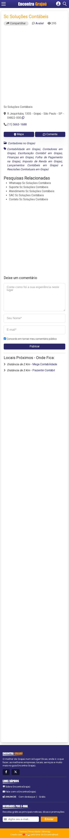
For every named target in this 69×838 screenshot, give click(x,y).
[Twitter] (16, 772)
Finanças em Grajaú (20, 157)
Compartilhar (17, 23)
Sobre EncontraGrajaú (17, 786)
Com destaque (27, 796)
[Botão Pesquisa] (65, 4)
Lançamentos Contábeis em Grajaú (32, 165)
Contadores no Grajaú (21, 143)
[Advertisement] (34, 66)
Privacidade (34, 831)
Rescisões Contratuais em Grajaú (27, 169)
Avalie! (40, 23)
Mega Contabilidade (44, 364)
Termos (23, 831)
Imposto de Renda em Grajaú (42, 161)
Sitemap (46, 831)
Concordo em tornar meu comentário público (32, 338)
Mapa (20, 134)
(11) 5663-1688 (17, 124)
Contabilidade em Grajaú (23, 149)
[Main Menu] (3, 3)
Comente (52, 134)
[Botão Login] (58, 4)
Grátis (42, 796)
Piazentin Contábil (43, 370)
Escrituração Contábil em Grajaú (40, 153)
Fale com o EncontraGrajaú (20, 791)
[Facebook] (6, 772)
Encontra (32, 4)
